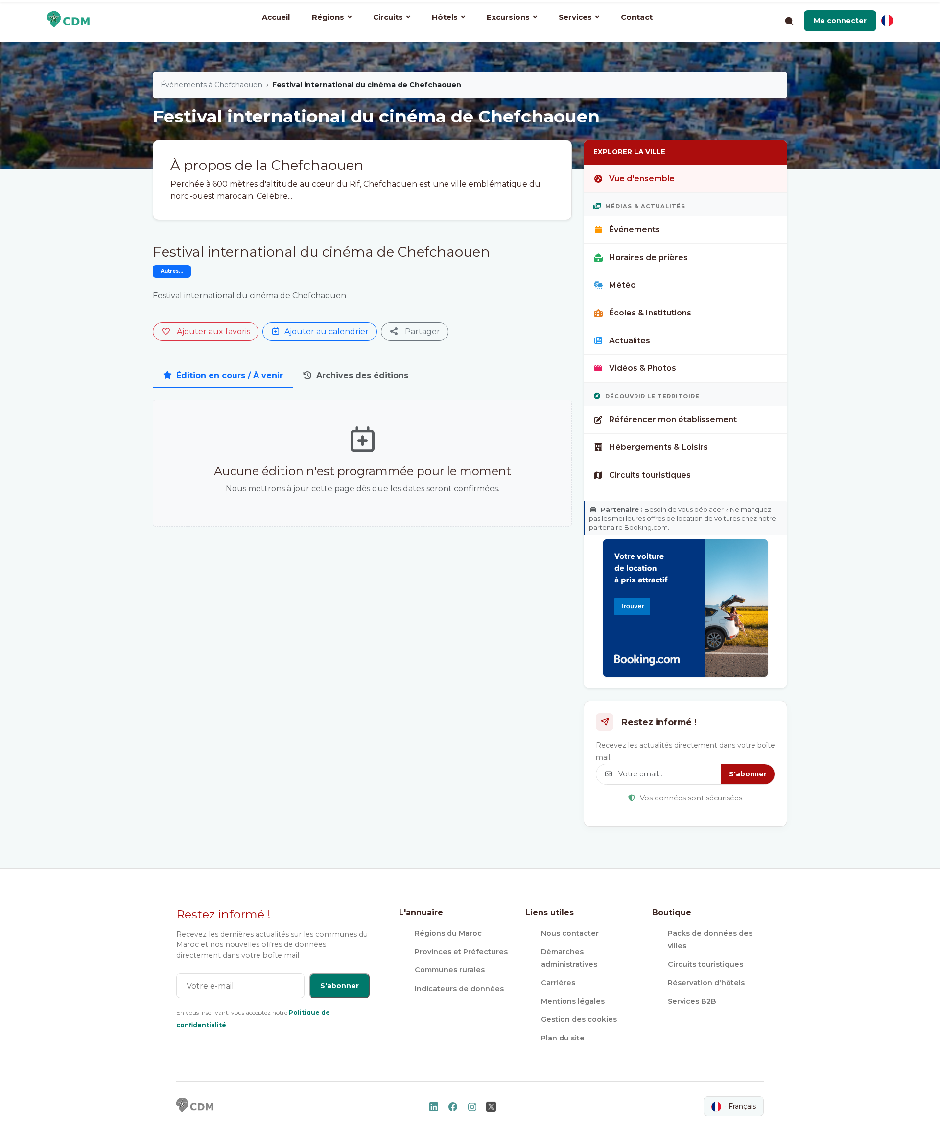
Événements (634, 229)
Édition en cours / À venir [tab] (229, 375)
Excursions (508, 17)
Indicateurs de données (459, 988)
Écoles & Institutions (650, 312)
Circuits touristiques (650, 475)
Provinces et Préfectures (461, 951)
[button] (840, 20)
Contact (637, 17)
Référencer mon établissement (673, 419)
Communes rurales (450, 970)
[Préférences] (887, 20)
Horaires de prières (648, 257)
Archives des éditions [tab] (362, 375)
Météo (622, 285)
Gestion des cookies (579, 1019)
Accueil (276, 17)
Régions (328, 17)
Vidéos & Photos (642, 368)
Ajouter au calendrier (326, 331)
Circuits (388, 17)
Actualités (629, 340)
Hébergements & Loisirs (658, 447)
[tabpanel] (362, 463)
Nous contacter (570, 933)
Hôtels (445, 17)
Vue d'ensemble (642, 178)
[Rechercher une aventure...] (788, 20)
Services (575, 17)
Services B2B (692, 1001)
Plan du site (563, 1038)
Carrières (558, 982)
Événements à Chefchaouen (211, 84)
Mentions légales (573, 1001)
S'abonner (748, 774)
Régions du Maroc (448, 933)
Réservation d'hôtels (706, 982)
